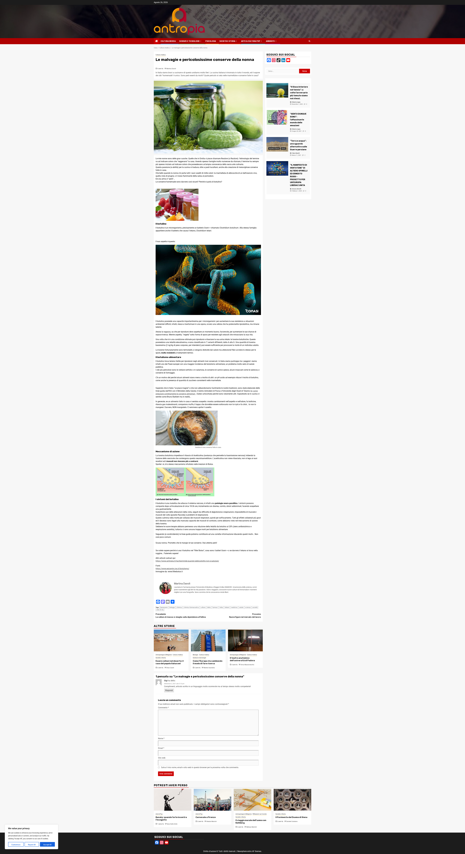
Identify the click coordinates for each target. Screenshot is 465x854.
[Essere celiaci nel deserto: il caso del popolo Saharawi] (171, 640)
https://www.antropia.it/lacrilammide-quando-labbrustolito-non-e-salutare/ (187, 561)
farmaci (215, 607)
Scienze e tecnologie (189, 41)
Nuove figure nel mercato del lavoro (245, 615)
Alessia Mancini (211, 821)
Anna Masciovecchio (247, 665)
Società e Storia (227, 41)
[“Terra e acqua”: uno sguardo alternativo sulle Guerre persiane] (277, 144)
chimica (179, 607)
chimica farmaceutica (191, 607)
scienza (248, 607)
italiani (227, 607)
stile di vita (160, 610)
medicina (234, 607)
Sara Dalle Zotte (172, 824)
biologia (172, 607)
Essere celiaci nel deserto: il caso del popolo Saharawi (170, 662)
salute (241, 607)
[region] (31, 836)
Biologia (195, 655)
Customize (15, 845)
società (254, 607)
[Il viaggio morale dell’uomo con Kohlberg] (252, 800)
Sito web (161, 758)
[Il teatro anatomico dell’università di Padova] (245, 640)
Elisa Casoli (170, 668)
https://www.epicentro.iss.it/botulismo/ (172, 568)
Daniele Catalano (292, 821)
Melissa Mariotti (251, 827)
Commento (163, 707)
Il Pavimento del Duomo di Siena (291, 817)
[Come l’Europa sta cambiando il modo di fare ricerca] (208, 640)
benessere (164, 607)
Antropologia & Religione (164, 655)
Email (161, 748)
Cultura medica (168, 41)
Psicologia (210, 41)
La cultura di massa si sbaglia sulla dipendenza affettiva (181, 615)
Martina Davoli (171, 68)
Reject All (32, 845)
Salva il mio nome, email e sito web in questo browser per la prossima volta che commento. (200, 767)
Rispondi (169, 690)
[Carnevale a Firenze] (212, 800)
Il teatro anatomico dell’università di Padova (242, 659)
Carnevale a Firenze (206, 817)
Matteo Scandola (209, 668)
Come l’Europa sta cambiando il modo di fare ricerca (207, 662)
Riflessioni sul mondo (260, 814)
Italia (221, 607)
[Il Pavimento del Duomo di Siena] (292, 800)
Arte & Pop (159, 814)
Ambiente (270, 41)
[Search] (309, 41)
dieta (209, 607)
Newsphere (242, 851)
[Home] (156, 41)
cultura (203, 607)
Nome (161, 738)
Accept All (47, 845)
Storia (283, 148)
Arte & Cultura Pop (250, 41)
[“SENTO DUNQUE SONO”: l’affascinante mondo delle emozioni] (277, 117)
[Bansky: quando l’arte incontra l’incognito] (172, 800)
